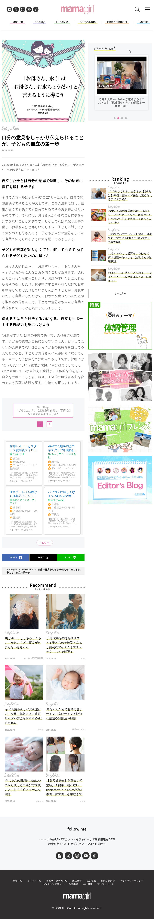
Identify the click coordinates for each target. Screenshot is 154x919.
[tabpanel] (121, 82)
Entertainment (117, 21)
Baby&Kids (88, 21)
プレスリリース (105, 884)
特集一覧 (18, 881)
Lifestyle (62, 21)
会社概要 (87, 884)
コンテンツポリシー (53, 884)
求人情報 (77, 881)
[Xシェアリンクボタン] (68, 855)
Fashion (17, 21)
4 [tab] (126, 118)
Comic (143, 21)
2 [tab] (118, 118)
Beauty (40, 21)
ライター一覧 (34, 881)
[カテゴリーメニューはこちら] (147, 9)
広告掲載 (91, 881)
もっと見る (120, 293)
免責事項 (73, 884)
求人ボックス (26, 481)
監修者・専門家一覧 (57, 881)
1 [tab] (114, 118)
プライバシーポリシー (131, 881)
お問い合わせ (108, 881)
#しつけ (44, 542)
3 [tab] (122, 118)
